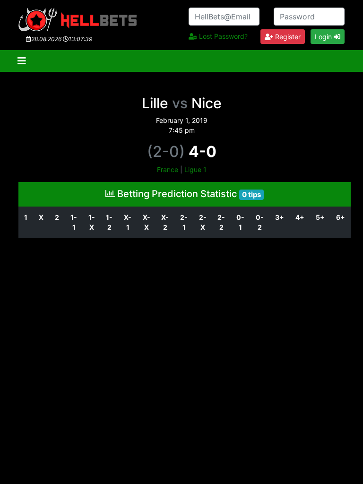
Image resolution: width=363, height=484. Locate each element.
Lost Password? (222, 36)
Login (324, 37)
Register (287, 37)
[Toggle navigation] (21, 61)
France (167, 169)
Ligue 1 (195, 169)
